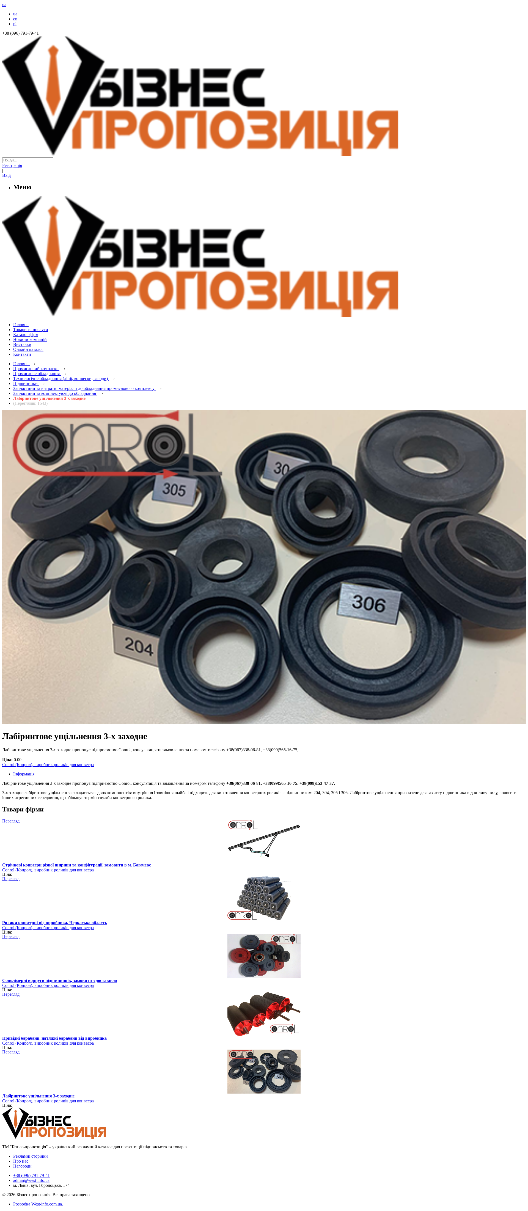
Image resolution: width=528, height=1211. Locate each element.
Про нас (20, 1161)
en (15, 18)
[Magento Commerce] (264, 315)
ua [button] (4, 4)
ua (15, 14)
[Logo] (71, 1137)
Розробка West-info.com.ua (37, 1204)
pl (14, 23)
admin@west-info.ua (31, 1180)
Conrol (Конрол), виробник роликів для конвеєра (48, 764)
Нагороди (22, 1166)
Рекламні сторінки (30, 1156)
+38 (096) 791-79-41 (31, 1175)
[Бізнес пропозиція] (264, 154)
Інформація (23, 774)
